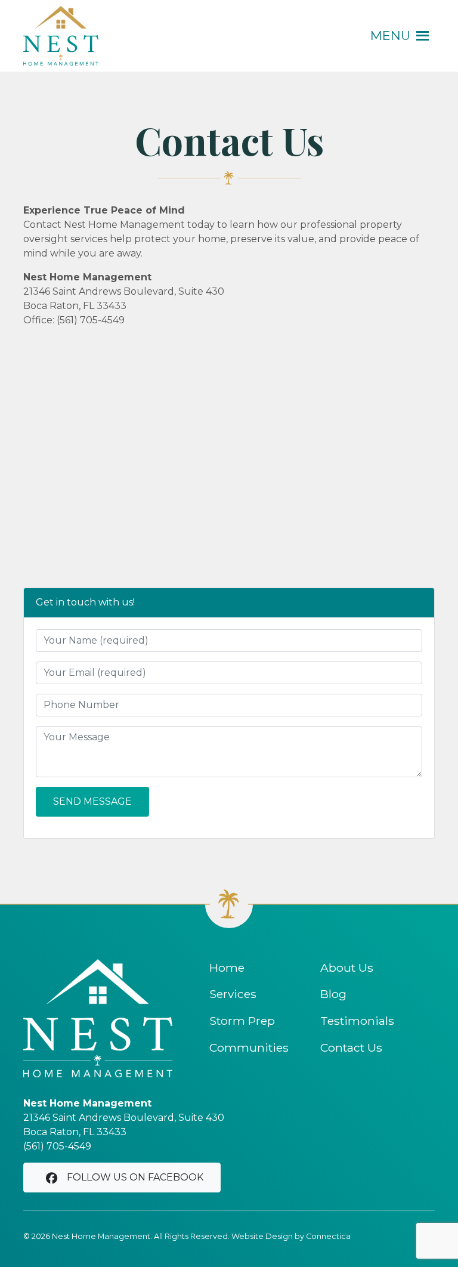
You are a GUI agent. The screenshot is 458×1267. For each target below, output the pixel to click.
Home (227, 967)
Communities (249, 1047)
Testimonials (357, 1020)
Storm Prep (242, 1020)
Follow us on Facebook (135, 1177)
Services (232, 994)
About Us (346, 967)
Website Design (262, 1236)
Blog (333, 994)
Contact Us (351, 1047)
